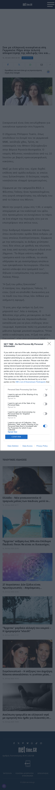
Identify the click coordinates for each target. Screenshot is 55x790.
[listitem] (27, 389)
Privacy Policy (42, 446)
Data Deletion (13, 446)
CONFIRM (16, 437)
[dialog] (27, 395)
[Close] (50, 344)
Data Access (27, 446)
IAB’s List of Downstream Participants (30, 382)
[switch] (45, 395)
